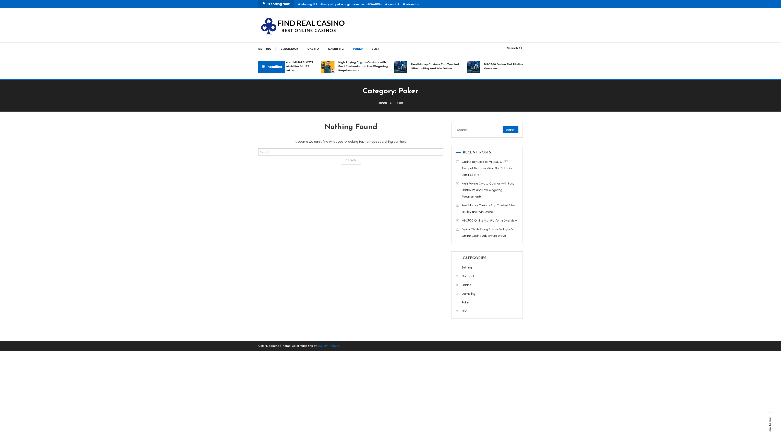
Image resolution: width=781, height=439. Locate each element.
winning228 (309, 4)
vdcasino (412, 4)
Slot (375, 49)
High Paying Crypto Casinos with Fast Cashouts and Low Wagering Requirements (356, 66)
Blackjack (289, 49)
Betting (265, 49)
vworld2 (393, 4)
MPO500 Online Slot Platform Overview (498, 66)
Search (512, 48)
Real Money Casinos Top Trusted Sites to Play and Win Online (428, 66)
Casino (313, 49)
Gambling (336, 49)
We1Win (376, 4)
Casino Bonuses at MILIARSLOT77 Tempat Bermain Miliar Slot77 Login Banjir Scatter (487, 168)
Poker (358, 49)
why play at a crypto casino (343, 4)
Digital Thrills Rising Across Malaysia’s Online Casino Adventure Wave (487, 232)
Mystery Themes (328, 346)
